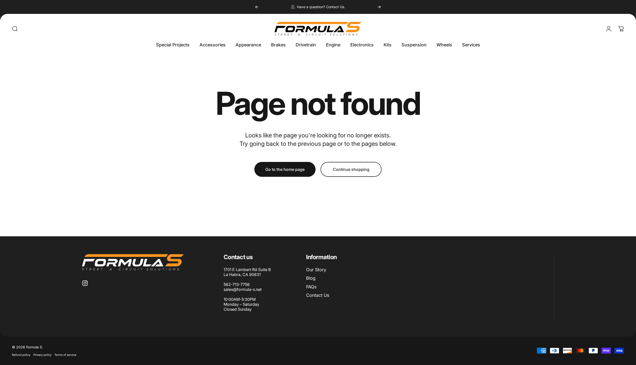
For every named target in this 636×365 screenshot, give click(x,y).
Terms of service (65, 355)
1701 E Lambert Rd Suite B (247, 269)
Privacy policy (42, 355)
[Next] (379, 7)
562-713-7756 (237, 284)
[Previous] (256, 7)
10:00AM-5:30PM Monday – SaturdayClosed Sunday (241, 304)
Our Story (316, 269)
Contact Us (317, 295)
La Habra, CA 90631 (242, 274)
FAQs (311, 286)
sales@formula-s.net (243, 289)
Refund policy (21, 355)
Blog (311, 278)
